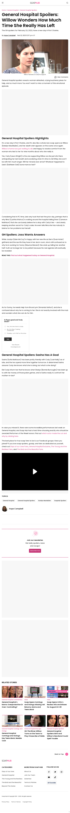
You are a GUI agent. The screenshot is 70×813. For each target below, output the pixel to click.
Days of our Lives (8, 771)
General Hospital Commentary (12, 700)
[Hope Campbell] (5, 509)
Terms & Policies (30, 782)
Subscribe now (35, 551)
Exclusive (39, 446)
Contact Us (28, 786)
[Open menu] (2, 3)
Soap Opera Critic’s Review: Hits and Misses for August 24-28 (57, 704)
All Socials (52, 783)
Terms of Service (16, 802)
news (26, 700)
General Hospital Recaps (32, 729)
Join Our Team (29, 775)
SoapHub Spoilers (60, 501)
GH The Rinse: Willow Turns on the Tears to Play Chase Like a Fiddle (34, 733)
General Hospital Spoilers (26, 501)
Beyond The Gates (8, 786)
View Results (15, 344)
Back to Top (59, 754)
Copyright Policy (27, 802)
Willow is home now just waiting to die (17, 149)
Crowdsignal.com (15, 347)
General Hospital (8, 501)
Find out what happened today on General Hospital (32, 255)
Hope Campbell (9, 35)
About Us (27, 771)
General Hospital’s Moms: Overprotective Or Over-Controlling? (12, 704)
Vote (8, 339)
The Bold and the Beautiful (28, 449)
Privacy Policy (5, 802)
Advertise (27, 779)
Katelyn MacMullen (44, 501)
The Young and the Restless (12, 779)
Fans (19, 446)
